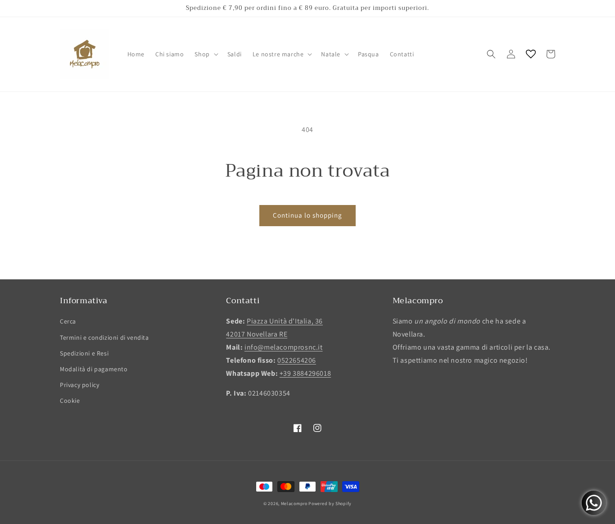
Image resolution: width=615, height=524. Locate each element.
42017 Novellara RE (256, 334)
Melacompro (295, 503)
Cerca (68, 321)
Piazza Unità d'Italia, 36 (285, 321)
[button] (205, 54)
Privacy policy (79, 385)
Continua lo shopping (307, 215)
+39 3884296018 (305, 373)
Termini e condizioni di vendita (104, 337)
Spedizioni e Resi (84, 353)
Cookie (70, 400)
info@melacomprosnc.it (283, 347)
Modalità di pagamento (94, 369)
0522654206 (296, 360)
